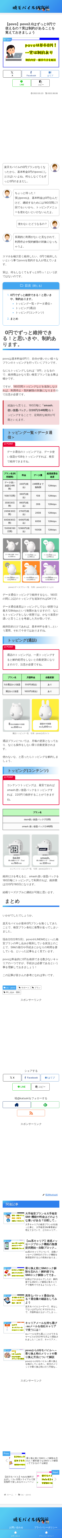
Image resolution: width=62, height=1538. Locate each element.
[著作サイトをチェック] (17, 1104)
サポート (25, 987)
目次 (28, 285)
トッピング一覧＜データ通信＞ (34, 303)
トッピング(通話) (26, 308)
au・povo (10, 987)
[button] (40, 83)
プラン (37, 987)
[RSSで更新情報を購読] (31, 1113)
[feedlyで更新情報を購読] (45, 1104)
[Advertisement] (31, 128)
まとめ (14, 318)
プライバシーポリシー (45, 1527)
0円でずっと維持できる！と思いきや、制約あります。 (31, 297)
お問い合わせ (16, 1527)
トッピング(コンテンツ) (30, 312)
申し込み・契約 (13, 992)
